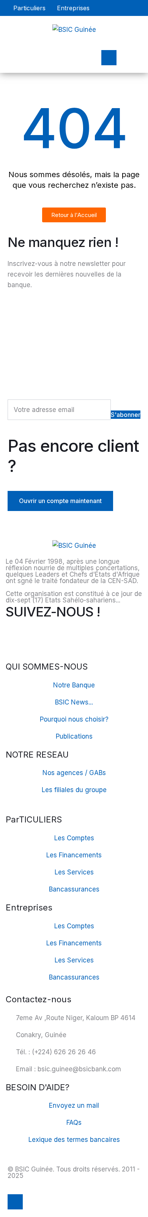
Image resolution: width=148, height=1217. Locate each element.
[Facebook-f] (15, 637)
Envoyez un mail (74, 1105)
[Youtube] (36, 637)
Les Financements (74, 855)
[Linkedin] (56, 637)
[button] (29, 8)
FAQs (74, 1122)
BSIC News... (74, 702)
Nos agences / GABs (74, 773)
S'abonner (125, 414)
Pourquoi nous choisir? (74, 719)
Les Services (74, 872)
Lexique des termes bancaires (74, 1139)
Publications (74, 736)
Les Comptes (74, 838)
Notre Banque (74, 685)
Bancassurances (74, 889)
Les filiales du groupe (74, 790)
